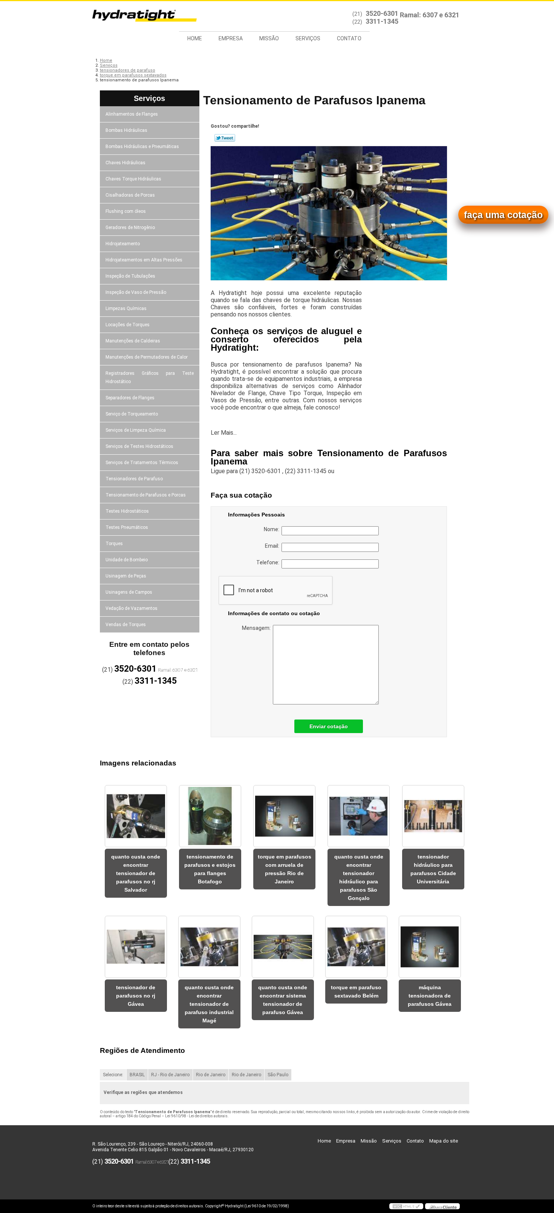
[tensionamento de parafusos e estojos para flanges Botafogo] (210, 816)
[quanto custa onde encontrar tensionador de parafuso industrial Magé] (209, 947)
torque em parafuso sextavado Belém (356, 991)
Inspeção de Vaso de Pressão (136, 292)
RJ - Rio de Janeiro (170, 1074)
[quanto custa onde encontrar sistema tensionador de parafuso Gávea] (283, 947)
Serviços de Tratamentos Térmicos (142, 462)
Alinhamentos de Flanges (132, 114)
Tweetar (224, 138)
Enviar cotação (328, 726)
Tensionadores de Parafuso (134, 478)
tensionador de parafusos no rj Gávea (135, 995)
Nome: (273, 529)
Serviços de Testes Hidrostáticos (139, 446)
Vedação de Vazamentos (132, 608)
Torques (114, 543)
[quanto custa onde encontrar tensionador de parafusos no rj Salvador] (136, 816)
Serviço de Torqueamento (132, 414)
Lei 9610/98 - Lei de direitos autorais (196, 1116)
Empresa (231, 38)
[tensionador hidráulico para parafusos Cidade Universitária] (433, 816)
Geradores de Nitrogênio (130, 227)
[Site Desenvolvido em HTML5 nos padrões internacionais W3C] (406, 1206)
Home (194, 38)
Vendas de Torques (126, 624)
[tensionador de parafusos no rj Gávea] (136, 947)
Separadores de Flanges (130, 397)
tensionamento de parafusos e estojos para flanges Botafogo (210, 869)
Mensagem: (257, 628)
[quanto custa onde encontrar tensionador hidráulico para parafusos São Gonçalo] (359, 816)
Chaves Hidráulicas (125, 162)
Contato (349, 38)
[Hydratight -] (135, 16)
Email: (273, 546)
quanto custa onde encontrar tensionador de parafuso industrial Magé (209, 1004)
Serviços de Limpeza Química (136, 430)
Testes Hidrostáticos (127, 511)
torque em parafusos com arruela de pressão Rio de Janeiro (284, 869)
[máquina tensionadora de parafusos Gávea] (430, 947)
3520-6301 (382, 13)
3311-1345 (382, 21)
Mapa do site (443, 1141)
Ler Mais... (224, 432)
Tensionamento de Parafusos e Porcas (146, 495)
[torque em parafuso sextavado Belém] (356, 947)
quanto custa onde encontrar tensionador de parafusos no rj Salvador (135, 873)
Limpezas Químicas (126, 308)
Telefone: (269, 562)
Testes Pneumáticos (127, 527)
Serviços (307, 38)
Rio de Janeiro (210, 1074)
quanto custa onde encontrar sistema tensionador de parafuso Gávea (282, 999)
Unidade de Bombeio (127, 559)
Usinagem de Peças (126, 576)
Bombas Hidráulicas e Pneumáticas (142, 146)
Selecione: (113, 1074)
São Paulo (278, 1074)
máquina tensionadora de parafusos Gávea (429, 995)
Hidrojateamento (123, 243)
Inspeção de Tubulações (130, 276)
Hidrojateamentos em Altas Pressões (144, 260)
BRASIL (137, 1074)
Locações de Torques (128, 324)
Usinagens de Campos (129, 592)
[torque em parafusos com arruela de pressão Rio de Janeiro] (284, 816)
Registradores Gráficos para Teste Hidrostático (150, 377)
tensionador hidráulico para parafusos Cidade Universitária (433, 869)
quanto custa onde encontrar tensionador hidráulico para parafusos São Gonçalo (358, 877)
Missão (269, 38)
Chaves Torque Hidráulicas (133, 179)
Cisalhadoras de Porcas (130, 195)
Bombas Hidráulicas (126, 130)
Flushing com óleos (126, 211)
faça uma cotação (503, 214)
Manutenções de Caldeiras (133, 341)
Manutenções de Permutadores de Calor (147, 357)
